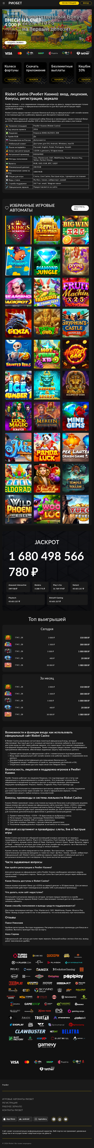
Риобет (15, 3)
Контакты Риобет (12, 1110)
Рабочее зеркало (12, 1107)
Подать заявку (15, 43)
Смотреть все (79, 208)
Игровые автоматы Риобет (18, 1099)
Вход (86, 3)
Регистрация (69, 3)
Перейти (12, 80)
